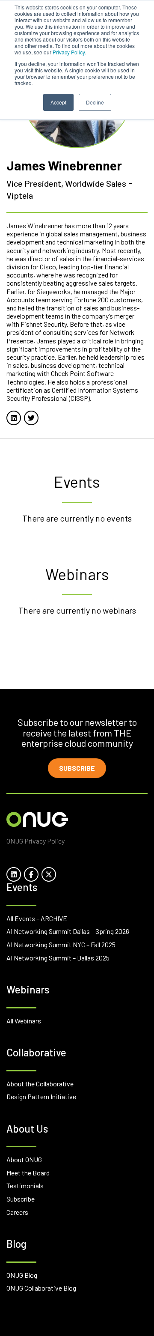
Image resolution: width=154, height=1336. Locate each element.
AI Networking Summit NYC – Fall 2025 (61, 944)
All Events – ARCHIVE (36, 918)
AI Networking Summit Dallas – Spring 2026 (67, 931)
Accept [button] (58, 102)
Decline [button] (95, 102)
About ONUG (24, 1159)
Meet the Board (28, 1173)
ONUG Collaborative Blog (41, 1288)
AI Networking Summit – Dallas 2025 (58, 958)
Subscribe (77, 768)
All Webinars (23, 1021)
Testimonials (25, 1185)
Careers (17, 1212)
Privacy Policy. (69, 52)
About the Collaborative (40, 1084)
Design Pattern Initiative (41, 1096)
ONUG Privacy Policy (35, 841)
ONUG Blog (21, 1275)
